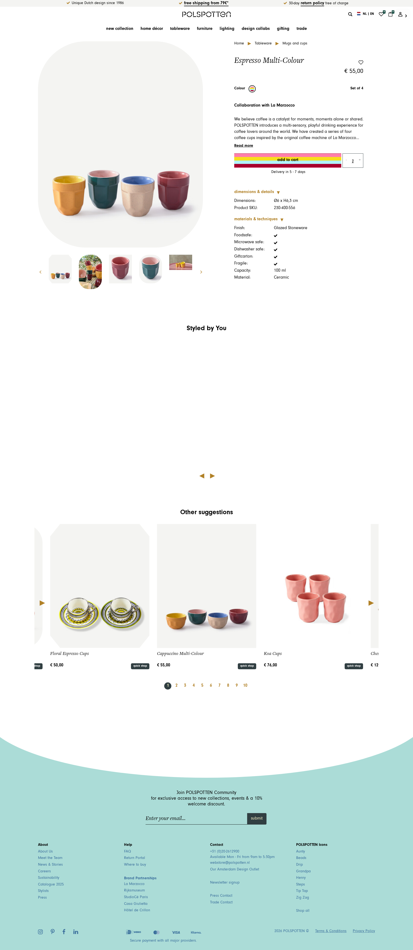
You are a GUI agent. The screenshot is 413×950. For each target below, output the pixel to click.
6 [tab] (211, 686)
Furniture (204, 29)
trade (302, 29)
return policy (312, 3)
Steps (300, 885)
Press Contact (221, 896)
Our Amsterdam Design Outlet (234, 870)
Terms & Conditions (331, 931)
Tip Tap (302, 891)
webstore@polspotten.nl (230, 863)
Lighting (227, 29)
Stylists (43, 891)
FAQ (127, 852)
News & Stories (50, 865)
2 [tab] (176, 686)
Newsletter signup (224, 883)
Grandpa (303, 872)
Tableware (180, 29)
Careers (44, 872)
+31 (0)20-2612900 (224, 852)
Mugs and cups (295, 44)
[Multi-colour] (252, 88)
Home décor (152, 29)
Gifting (283, 29)
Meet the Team (50, 858)
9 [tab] (237, 686)
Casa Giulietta (135, 904)
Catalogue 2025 (51, 885)
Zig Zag (302, 898)
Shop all (303, 911)
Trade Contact (221, 903)
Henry (301, 878)
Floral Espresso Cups (69, 653)
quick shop (140, 666)
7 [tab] (219, 686)
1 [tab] (168, 686)
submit (257, 819)
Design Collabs (256, 29)
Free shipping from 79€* (206, 3)
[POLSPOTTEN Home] (207, 14)
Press (42, 898)
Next (204, 272)
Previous (37, 272)
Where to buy (135, 865)
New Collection (119, 29)
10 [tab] (245, 686)
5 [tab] (202, 686)
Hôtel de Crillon (137, 910)
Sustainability (48, 878)
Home (239, 44)
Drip (299, 865)
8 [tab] (228, 686)
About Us (45, 852)
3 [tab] (185, 686)
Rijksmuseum (134, 891)
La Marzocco (134, 884)
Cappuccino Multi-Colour (180, 653)
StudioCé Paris (136, 897)
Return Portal (134, 858)
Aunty (300, 852)
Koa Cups (273, 653)
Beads (301, 858)
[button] (79, 404)
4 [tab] (194, 686)
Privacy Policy (364, 931)
